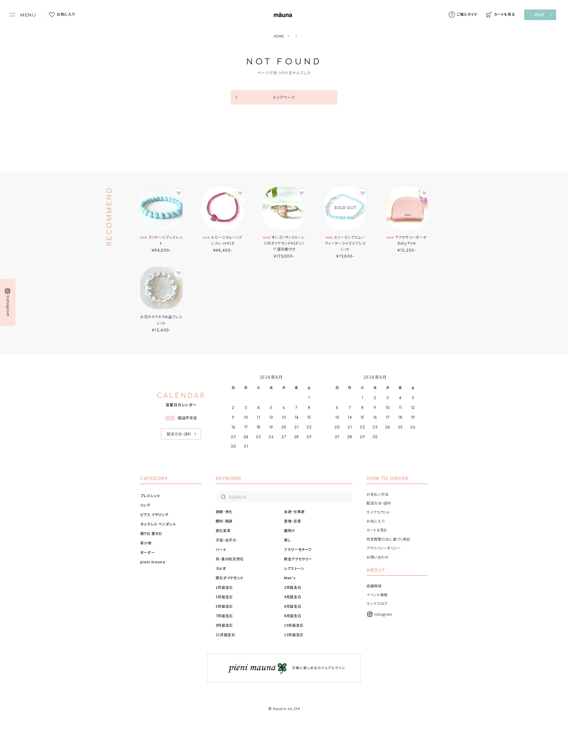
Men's (290, 577)
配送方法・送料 (179, 433)
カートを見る (377, 529)
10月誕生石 (294, 625)
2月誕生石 (292, 587)
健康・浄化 (224, 511)
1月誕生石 (224, 587)
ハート (221, 549)
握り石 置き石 (151, 533)
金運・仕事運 (294, 511)
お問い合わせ (378, 556)
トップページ (284, 97)
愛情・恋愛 (292, 520)
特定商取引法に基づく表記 (388, 538)
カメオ (221, 568)
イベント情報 (377, 594)
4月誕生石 (292, 596)
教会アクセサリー (298, 558)
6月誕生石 (292, 606)
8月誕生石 (292, 615)
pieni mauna (152, 561)
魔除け (289, 530)
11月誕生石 (225, 634)
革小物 (145, 542)
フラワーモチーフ (298, 549)
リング (145, 504)
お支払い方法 (378, 494)
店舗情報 (374, 585)
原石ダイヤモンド (230, 577)
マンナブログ (377, 603)
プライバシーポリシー (384, 547)
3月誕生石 (224, 596)
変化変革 (223, 530)
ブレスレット (150, 495)
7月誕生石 (224, 615)
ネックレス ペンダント (158, 523)
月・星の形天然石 (230, 558)
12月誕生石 (294, 634)
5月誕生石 (224, 606)
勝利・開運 (224, 520)
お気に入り (376, 520)
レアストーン (294, 568)
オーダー (147, 552)
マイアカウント (378, 512)
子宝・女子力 (226, 539)
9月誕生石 (224, 625)
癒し (287, 539)
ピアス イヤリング (154, 514)
